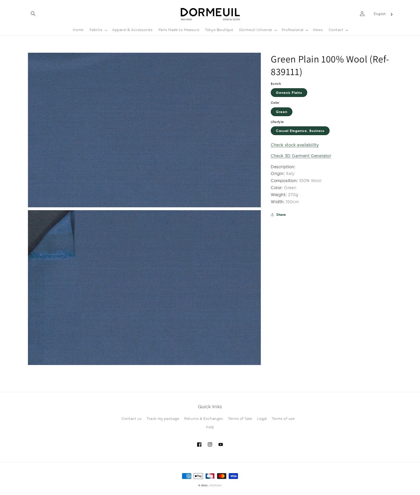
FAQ (210, 427)
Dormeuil (216, 485)
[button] (33, 13)
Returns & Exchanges (203, 419)
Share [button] (281, 215)
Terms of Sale (240, 419)
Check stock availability (295, 145)
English (380, 14)
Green (281, 112)
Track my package (163, 419)
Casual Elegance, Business (300, 131)
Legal (262, 419)
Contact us (131, 419)
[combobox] (383, 14)
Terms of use (283, 419)
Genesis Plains (289, 92)
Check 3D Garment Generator (301, 156)
